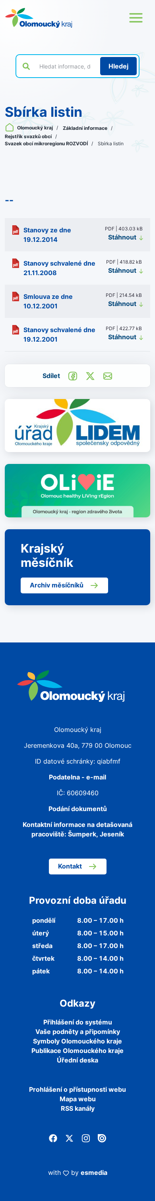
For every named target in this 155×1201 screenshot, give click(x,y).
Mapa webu (78, 1099)
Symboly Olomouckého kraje (77, 1041)
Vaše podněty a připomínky (77, 1032)
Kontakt (70, 866)
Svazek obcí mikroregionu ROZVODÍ (47, 143)
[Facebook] (53, 1138)
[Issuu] (102, 1138)
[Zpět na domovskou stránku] (38, 18)
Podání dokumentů (77, 809)
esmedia (94, 1172)
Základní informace (85, 128)
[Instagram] (85, 1138)
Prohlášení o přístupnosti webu (77, 1089)
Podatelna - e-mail (77, 777)
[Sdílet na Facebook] (73, 375)
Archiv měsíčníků (56, 585)
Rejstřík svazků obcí (29, 136)
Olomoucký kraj (35, 128)
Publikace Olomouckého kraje (77, 1051)
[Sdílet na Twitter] (90, 375)
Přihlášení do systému (77, 1022)
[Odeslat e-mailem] (107, 375)
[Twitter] (69, 1138)
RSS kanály (78, 1108)
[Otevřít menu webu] (136, 18)
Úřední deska (77, 1060)
